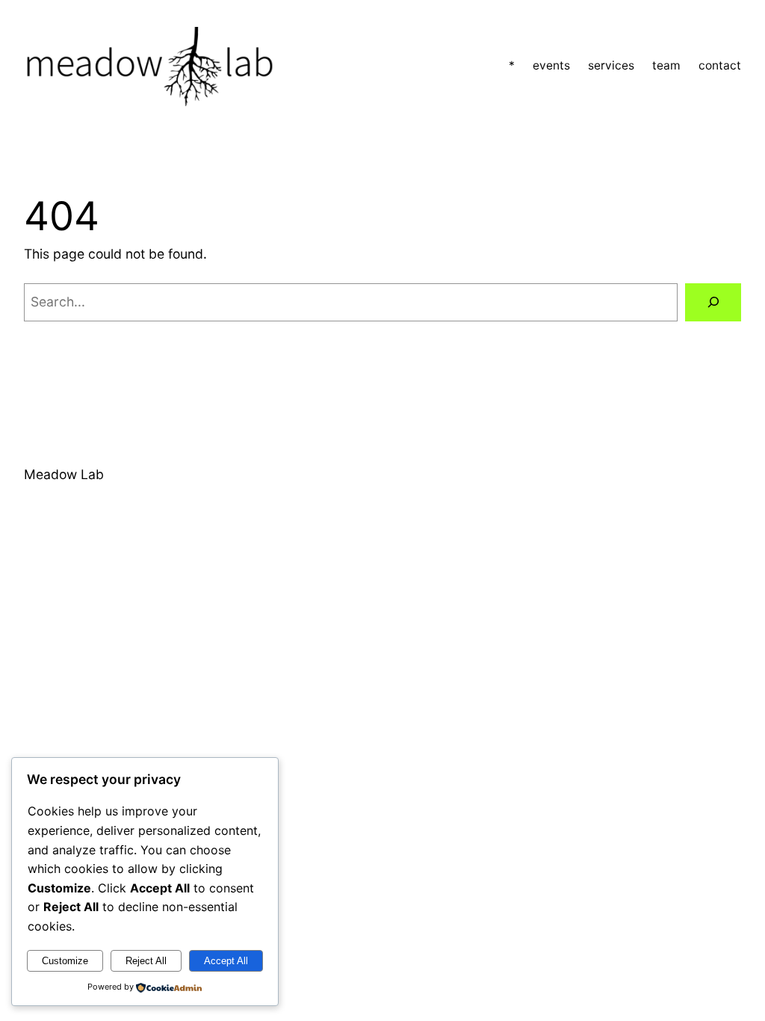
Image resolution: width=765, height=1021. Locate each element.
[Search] (713, 302)
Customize (65, 960)
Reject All (146, 960)
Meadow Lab (64, 474)
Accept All (226, 960)
